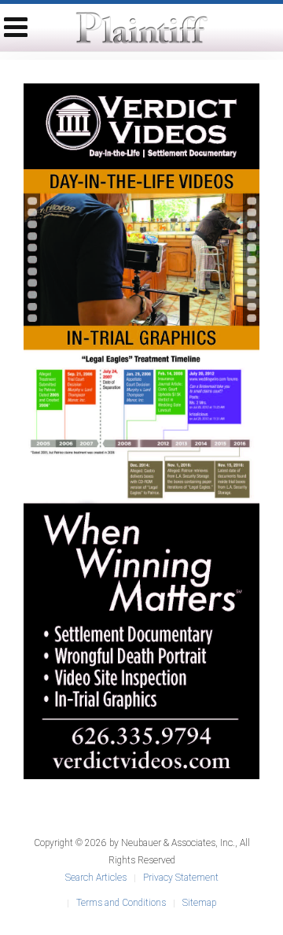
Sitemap (199, 902)
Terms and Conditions (121, 902)
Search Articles (96, 877)
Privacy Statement (181, 877)
